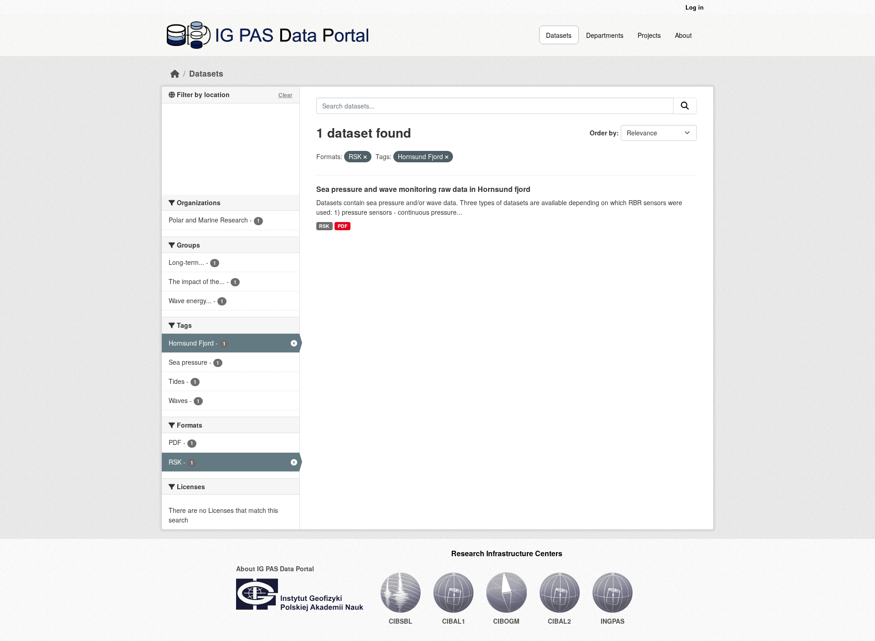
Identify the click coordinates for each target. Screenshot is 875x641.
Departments (604, 35)
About (683, 35)
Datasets (558, 35)
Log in (694, 7)
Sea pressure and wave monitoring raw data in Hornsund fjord (423, 189)
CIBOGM (506, 620)
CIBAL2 (559, 620)
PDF (342, 225)
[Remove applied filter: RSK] (365, 156)
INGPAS (612, 620)
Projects (649, 35)
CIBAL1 (453, 620)
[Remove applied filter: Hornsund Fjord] (446, 156)
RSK (324, 225)
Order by (603, 132)
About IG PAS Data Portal (275, 568)
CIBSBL (400, 620)
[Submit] (685, 106)
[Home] (175, 73)
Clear (285, 95)
